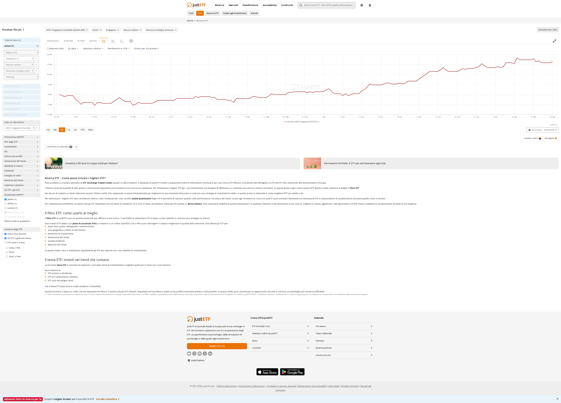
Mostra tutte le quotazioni (17, 221)
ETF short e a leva (16, 242)
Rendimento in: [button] (117, 48)
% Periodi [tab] (68, 40)
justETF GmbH (250, 294)
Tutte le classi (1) (12, 40)
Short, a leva (15, 256)
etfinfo (240, 294)
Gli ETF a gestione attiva (19, 238)
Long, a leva (14, 247)
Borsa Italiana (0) (15, 212)
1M (48, 129)
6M (62, 129)
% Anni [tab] (81, 40)
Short (11, 252)
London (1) (12, 208)
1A (69, 129)
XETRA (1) (12, 203)
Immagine (549, 138)
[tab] (103, 41)
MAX (90, 129)
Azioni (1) (9, 45)
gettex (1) (11, 199)
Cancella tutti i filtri (548, 29)
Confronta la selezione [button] (59, 146)
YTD (82, 129)
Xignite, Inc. (231, 294)
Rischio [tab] (93, 40)
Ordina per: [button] (145, 48)
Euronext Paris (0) (16, 216)
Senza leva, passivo (16, 233)
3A (75, 129)
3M (55, 129)
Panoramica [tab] (53, 40)
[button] (36, 58)
